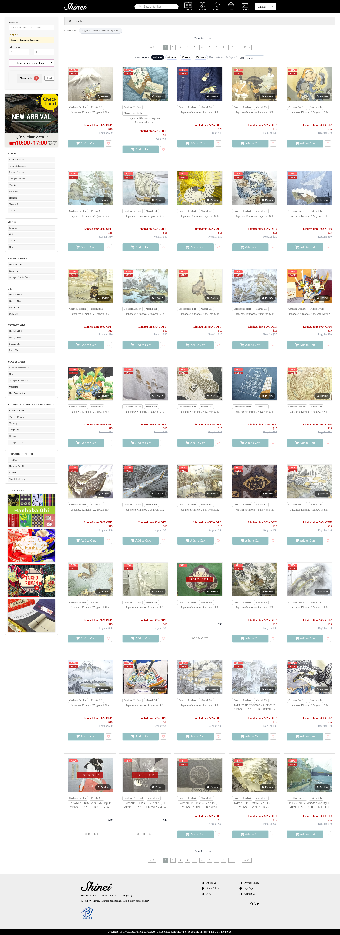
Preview (105, 96)
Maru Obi (13, 313)
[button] (128, 913)
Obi (11, 234)
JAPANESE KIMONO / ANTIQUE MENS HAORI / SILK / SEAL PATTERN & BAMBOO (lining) (199, 805)
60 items (171, 57)
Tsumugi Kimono (17, 166)
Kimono (13, 228)
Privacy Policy (251, 882)
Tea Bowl (13, 459)
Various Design (16, 417)
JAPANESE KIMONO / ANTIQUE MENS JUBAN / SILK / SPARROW (145, 805)
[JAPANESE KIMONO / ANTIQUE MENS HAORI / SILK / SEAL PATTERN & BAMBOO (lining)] (199, 775)
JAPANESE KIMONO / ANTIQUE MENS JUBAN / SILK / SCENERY (255, 707)
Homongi (13, 197)
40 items (157, 57)
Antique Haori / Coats (19, 277)
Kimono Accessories (19, 367)
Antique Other (16, 442)
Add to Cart (88, 143)
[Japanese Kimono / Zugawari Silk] (90, 84)
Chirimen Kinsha (17, 410)
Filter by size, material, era (30, 63)
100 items (201, 57)
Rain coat (13, 270)
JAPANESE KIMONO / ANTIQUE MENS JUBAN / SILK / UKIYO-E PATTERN (90, 805)
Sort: (242, 58)
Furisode (13, 191)
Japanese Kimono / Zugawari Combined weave (145, 120)
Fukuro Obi (14, 307)
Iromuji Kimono (17, 172)
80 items (186, 57)
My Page (248, 888)
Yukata (12, 185)
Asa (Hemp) (14, 429)
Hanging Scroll (16, 466)
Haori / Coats (15, 264)
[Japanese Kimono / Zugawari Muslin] (309, 286)
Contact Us (249, 893)
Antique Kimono (17, 178)
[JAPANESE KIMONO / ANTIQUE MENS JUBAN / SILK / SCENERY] (254, 677)
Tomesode (14, 204)
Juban (12, 210)
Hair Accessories (17, 393)
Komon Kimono (17, 159)
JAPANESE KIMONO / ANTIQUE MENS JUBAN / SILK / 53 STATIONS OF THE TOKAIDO (254, 805)
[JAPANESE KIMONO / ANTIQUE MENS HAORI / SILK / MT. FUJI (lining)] (309, 775)
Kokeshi (13, 472)
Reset (49, 78)
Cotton (12, 436)
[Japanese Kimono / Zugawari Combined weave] (144, 84)
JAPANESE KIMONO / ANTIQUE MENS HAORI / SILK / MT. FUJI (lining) (309, 805)
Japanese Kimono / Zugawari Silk (90, 112)
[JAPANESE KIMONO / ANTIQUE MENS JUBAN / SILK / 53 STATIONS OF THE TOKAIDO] (254, 775)
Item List (79, 21)
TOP (69, 21)
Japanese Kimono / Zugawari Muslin (309, 313)
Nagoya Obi (15, 301)
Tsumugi (13, 423)
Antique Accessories (19, 380)
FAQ (208, 893)
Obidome (13, 386)
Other (12, 247)
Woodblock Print (17, 479)
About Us (211, 882)
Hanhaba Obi (15, 294)
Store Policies (213, 888)
